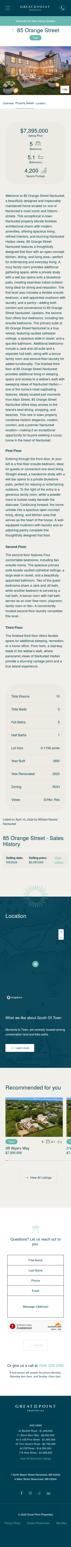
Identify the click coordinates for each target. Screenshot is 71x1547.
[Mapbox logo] (15, 997)
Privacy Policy (12, 1523)
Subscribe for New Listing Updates (35, 21)
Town (35, 37)
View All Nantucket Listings (35, 1458)
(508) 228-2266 (51, 1365)
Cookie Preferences (38, 1523)
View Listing (59, 860)
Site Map (61, 1523)
